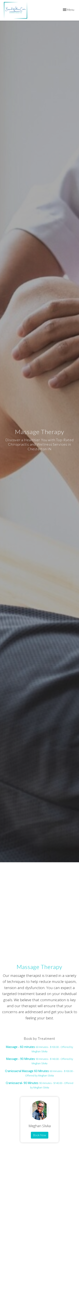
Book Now (39, 1135)
